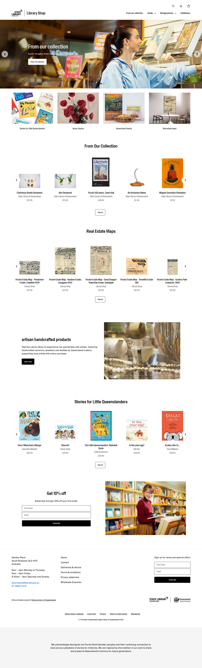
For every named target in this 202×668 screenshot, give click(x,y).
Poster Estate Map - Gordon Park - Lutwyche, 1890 (172, 281)
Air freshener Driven (137, 192)
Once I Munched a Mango (29, 445)
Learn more (28, 361)
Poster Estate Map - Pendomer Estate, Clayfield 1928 (30, 281)
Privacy (103, 614)
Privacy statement (70, 577)
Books (150, 13)
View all (100, 212)
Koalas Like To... (172, 445)
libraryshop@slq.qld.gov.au (25, 583)
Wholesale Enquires (71, 582)
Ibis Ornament (65, 192)
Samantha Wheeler (29, 449)
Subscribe (56, 523)
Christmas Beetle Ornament (29, 192)
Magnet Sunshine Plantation (172, 192)
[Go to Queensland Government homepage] (182, 600)
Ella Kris (137, 449)
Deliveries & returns (71, 567)
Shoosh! (65, 445)
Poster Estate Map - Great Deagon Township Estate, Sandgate (101, 281)
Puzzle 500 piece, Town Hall (101, 192)
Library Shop (29, 286)
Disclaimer (135, 614)
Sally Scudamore (101, 452)
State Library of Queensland (29, 196)
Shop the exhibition (38, 63)
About (64, 557)
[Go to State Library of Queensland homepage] (159, 600)
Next (185, 180)
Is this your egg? (136, 445)
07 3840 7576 (19, 586)
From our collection (134, 13)
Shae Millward (172, 449)
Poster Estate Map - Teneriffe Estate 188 (136, 281)
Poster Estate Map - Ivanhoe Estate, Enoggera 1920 (65, 281)
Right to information (118, 614)
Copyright (91, 614)
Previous (16, 180)
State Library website (74, 614)
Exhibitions (185, 13)
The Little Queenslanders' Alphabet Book (101, 447)
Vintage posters (166, 13)
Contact (65, 562)
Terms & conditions (71, 572)
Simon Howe (65, 449)
